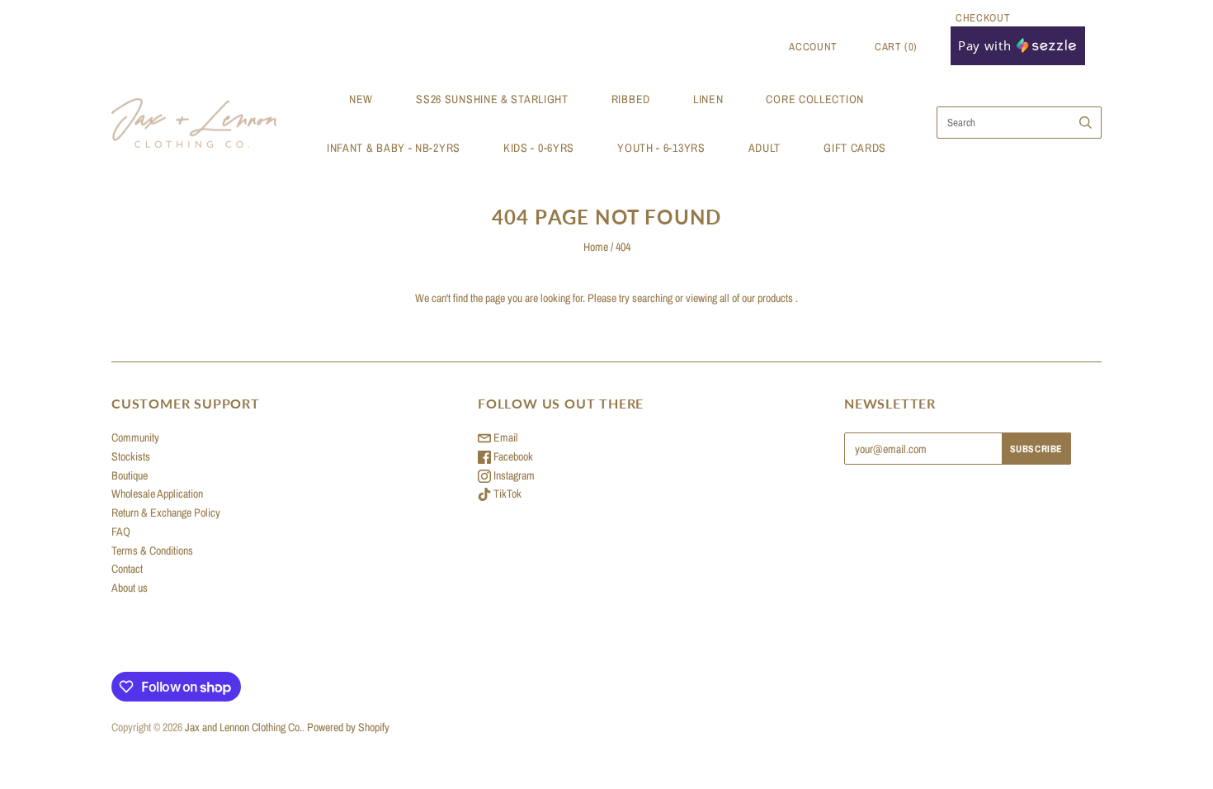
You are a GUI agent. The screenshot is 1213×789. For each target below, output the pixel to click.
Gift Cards (855, 147)
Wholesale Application (157, 493)
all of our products (756, 298)
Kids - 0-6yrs (538, 147)
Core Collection (815, 99)
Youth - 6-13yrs (661, 147)
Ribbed (630, 99)
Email (504, 437)
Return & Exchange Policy (165, 512)
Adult (764, 147)
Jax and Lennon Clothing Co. (243, 727)
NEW (361, 99)
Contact (127, 568)
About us (129, 587)
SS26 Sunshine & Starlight (492, 99)
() (896, 47)
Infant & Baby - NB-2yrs (393, 147)
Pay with (986, 45)
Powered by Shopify (348, 727)
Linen (708, 99)
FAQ (120, 531)
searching (652, 298)
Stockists (130, 456)
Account (813, 47)
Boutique (129, 475)
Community (135, 437)
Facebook (512, 456)
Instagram (513, 475)
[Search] (1085, 122)
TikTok (506, 493)
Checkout (983, 18)
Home (595, 246)
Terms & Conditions (152, 550)
